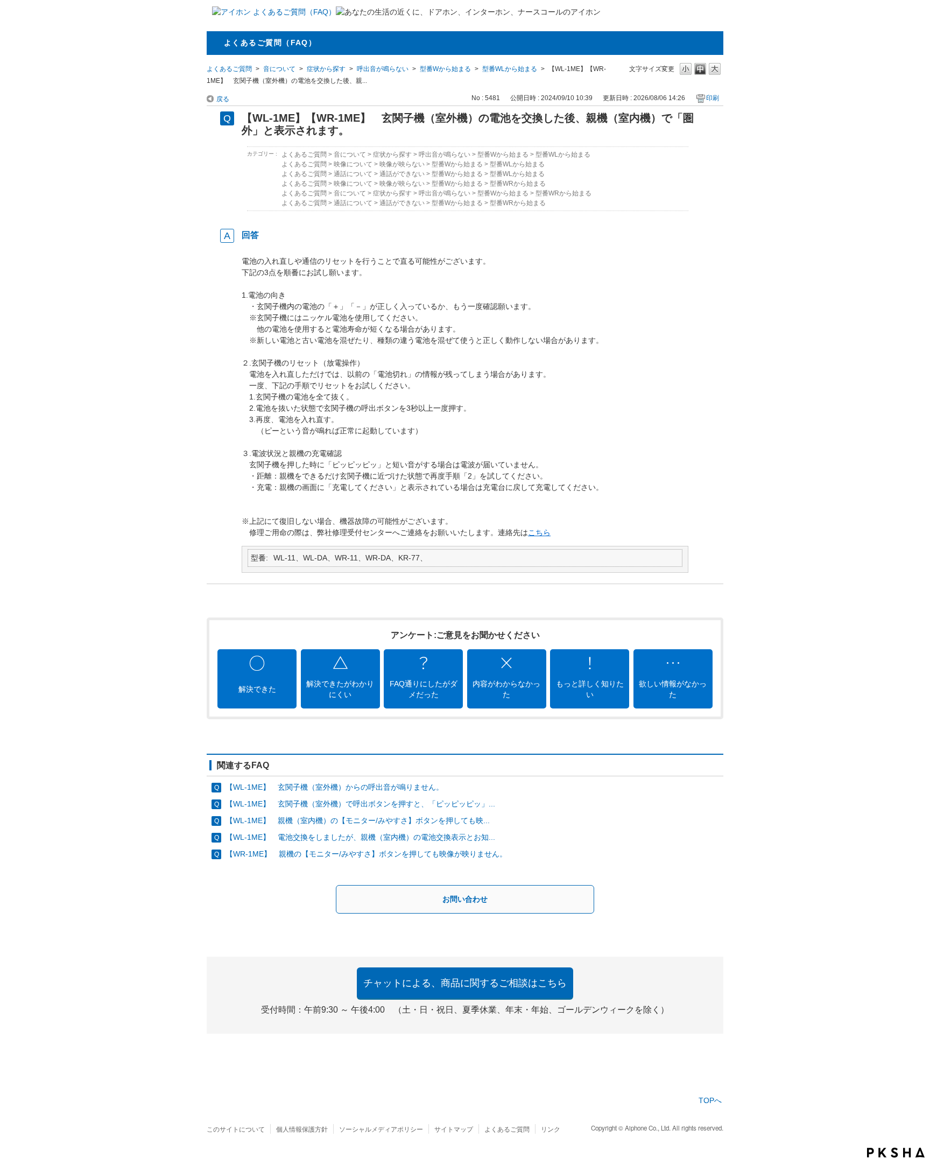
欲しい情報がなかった (673, 689)
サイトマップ (453, 1128)
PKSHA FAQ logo (896, 1153)
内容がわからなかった (506, 689)
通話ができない (402, 174)
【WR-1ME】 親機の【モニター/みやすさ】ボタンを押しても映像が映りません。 (366, 854)
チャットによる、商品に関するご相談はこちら (465, 983)
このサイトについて (236, 1128)
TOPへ (710, 1100)
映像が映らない (402, 164)
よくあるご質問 (229, 69)
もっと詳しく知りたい (590, 689)
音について (279, 69)
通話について (353, 174)
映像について (353, 164)
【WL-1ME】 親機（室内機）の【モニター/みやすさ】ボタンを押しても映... (358, 820)
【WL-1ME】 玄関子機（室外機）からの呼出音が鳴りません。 (334, 787)
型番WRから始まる (518, 183)
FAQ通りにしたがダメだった (423, 689)
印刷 (712, 98)
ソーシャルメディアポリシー (381, 1128)
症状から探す (326, 69)
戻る (222, 99)
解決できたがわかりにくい (340, 689)
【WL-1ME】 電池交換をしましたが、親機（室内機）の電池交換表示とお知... (360, 837)
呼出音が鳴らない (382, 69)
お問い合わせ (465, 899)
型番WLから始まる (509, 69)
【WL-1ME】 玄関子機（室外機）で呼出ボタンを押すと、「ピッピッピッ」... (360, 803)
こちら (539, 532)
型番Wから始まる (445, 69)
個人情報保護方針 (302, 1128)
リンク (550, 1128)
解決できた (257, 689)
